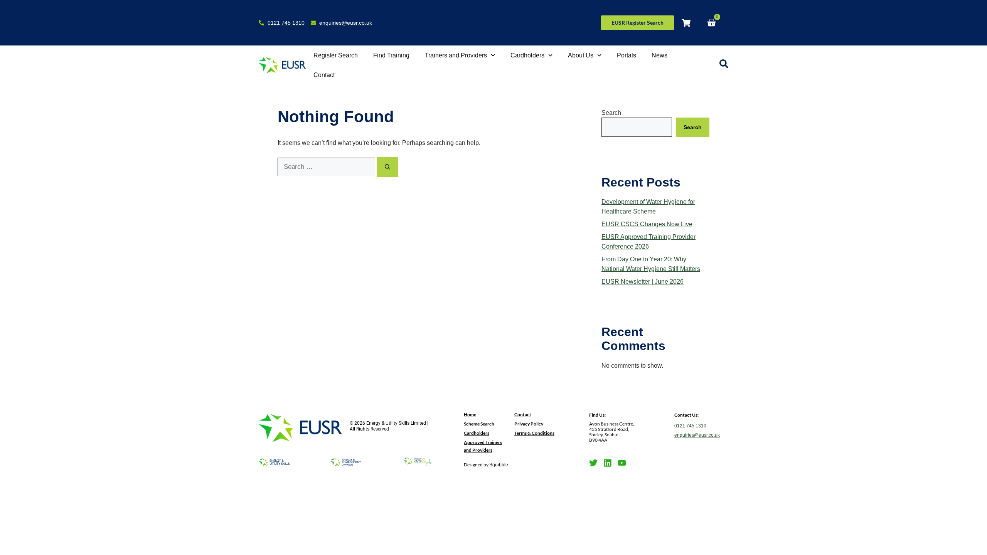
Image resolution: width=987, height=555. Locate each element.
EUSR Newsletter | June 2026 (642, 281)
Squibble (498, 465)
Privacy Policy (528, 424)
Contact (324, 75)
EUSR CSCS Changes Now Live (646, 224)
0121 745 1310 (690, 426)
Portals (626, 55)
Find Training (391, 55)
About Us (580, 55)
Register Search (335, 55)
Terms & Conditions (534, 433)
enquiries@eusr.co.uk (697, 435)
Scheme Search (479, 424)
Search (611, 112)
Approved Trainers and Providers (483, 446)
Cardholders (527, 55)
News (659, 55)
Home (470, 414)
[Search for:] (327, 166)
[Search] (387, 167)
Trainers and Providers (456, 55)
